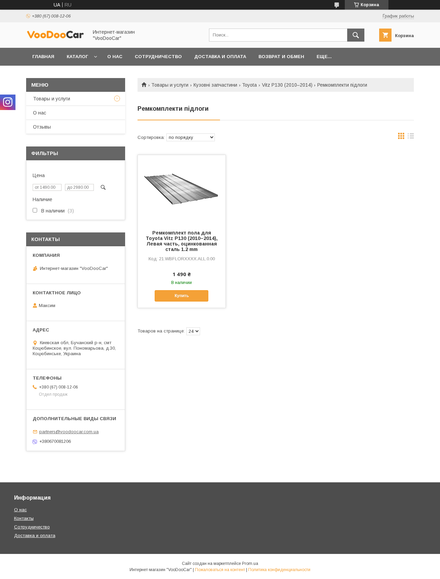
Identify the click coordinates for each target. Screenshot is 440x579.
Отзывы (42, 127)
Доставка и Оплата (220, 56)
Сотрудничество (158, 56)
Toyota (249, 85)
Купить (182, 295)
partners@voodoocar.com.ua (69, 431)
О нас (114, 56)
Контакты (24, 518)
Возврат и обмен (281, 56)
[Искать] (355, 35)
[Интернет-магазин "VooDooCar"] (55, 37)
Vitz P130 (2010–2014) (287, 85)
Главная (43, 56)
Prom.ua (250, 563)
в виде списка (411, 137)
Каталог (77, 56)
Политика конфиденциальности (279, 569)
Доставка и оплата (34, 535)
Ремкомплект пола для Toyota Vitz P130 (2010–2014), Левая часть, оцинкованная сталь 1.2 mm (182, 241)
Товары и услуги (169, 85)
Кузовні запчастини (215, 85)
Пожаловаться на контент (220, 569)
